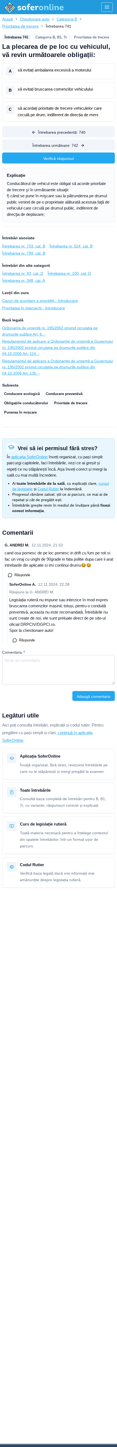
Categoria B (67, 19)
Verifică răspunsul (58, 158)
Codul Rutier (48, 489)
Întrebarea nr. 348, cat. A (23, 280)
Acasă (7, 19)
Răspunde (22, 575)
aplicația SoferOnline (29, 457)
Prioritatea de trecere (20, 26)
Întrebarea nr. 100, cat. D (69, 273)
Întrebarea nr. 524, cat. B (71, 246)
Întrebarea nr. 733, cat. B (23, 246)
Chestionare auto (35, 19)
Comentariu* (13, 652)
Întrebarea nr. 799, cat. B (23, 253)
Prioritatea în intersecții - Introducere (33, 308)
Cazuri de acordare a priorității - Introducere (40, 300)
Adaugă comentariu (93, 696)
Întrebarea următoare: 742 (55, 145)
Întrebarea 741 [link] (58, 26)
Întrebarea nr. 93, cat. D (22, 273)
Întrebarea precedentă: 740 (61, 132)
